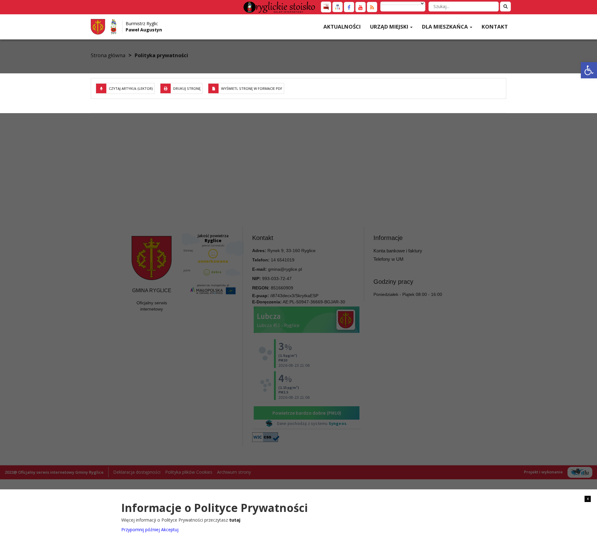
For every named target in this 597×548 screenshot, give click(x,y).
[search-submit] (505, 7)
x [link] (588, 498)
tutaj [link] (234, 520)
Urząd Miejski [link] (390, 26)
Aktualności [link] (342, 26)
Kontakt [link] (495, 26)
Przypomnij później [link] (140, 529)
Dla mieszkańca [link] (445, 26)
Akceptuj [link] (169, 529)
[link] (589, 70)
